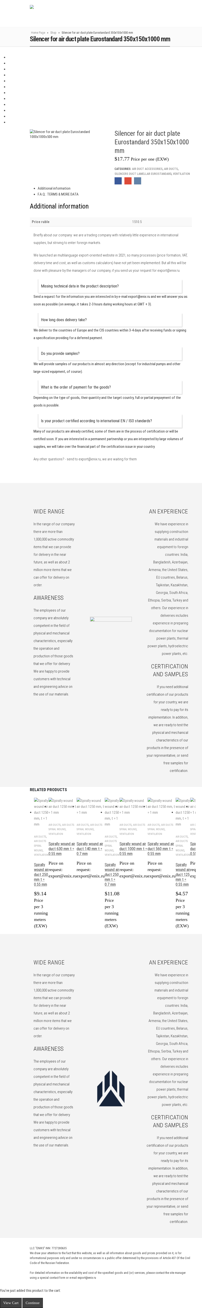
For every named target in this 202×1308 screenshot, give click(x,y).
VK (137, 180)
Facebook (118, 180)
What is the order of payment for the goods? (76, 387)
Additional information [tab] (54, 188)
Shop (53, 32)
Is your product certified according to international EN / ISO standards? (96, 421)
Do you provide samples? (60, 353)
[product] (41, 812)
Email (128, 180)
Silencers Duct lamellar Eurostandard (143, 174)
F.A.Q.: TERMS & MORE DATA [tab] (58, 194)
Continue (33, 1303)
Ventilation (181, 174)
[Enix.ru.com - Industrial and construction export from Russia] (55, 13)
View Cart (10, 1303)
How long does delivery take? (64, 319)
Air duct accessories (147, 169)
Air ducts (171, 169)
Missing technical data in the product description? (80, 286)
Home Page (38, 32)
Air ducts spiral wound (40, 846)
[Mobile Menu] (178, 13)
